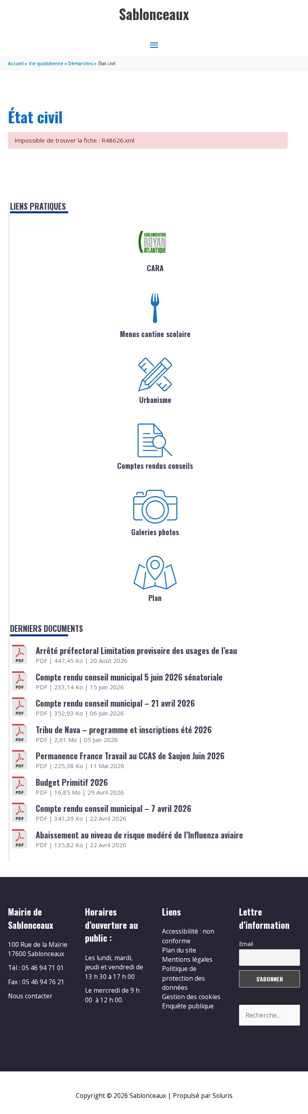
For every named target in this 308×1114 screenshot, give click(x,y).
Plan (155, 598)
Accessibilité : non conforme (188, 936)
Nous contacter (30, 995)
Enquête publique (188, 1006)
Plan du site (179, 950)
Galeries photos (155, 532)
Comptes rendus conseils (155, 465)
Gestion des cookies (191, 996)
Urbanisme (155, 399)
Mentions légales (187, 959)
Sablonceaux (154, 14)
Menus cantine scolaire (155, 334)
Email (246, 944)
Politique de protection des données (183, 978)
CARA (155, 268)
